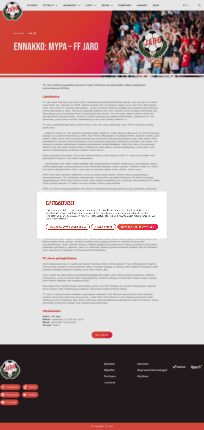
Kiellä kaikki (103, 226)
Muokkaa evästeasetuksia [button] (68, 226)
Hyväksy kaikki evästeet (137, 226)
